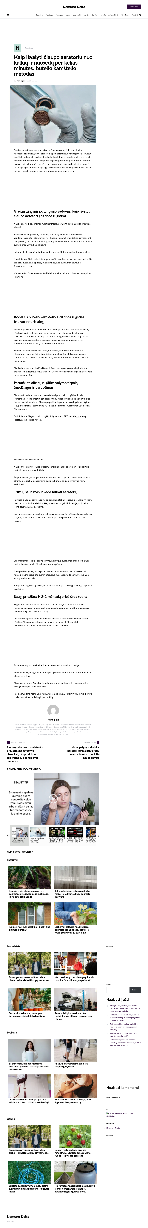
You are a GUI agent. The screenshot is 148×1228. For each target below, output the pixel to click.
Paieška (109, 985)
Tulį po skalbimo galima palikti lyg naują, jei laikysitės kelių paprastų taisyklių (124, 1027)
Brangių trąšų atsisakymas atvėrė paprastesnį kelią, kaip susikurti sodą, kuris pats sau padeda (125, 1008)
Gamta (11, 1119)
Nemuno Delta (74, 7)
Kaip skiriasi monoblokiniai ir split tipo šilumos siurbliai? (124, 1034)
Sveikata (12, 1032)
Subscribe (134, 7)
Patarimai (12, 860)
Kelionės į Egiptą (113, 1128)
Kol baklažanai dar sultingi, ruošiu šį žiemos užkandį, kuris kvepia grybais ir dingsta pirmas (125, 1018)
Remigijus (21, 81)
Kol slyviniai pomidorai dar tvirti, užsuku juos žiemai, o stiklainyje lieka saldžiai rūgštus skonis (125, 1043)
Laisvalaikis (13, 946)
